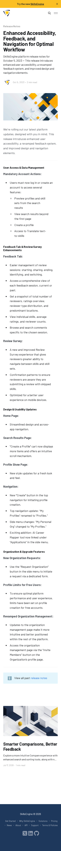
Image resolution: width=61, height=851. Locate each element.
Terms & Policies (50, 825)
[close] (57, 4)
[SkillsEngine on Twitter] (25, 833)
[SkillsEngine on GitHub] (36, 833)
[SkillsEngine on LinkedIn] (30, 833)
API (26, 825)
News (9, 825)
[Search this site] (49, 13)
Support (35, 825)
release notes (39, 678)
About (18, 825)
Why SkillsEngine (27, 821)
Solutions (43, 821)
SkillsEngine (26, 813)
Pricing (54, 821)
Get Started (10, 821)
